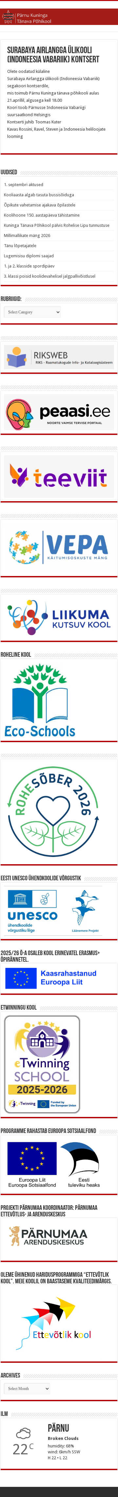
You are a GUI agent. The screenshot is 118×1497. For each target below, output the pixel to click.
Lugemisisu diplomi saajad (29, 255)
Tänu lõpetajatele (20, 245)
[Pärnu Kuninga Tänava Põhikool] (59, 15)
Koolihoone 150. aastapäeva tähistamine (42, 215)
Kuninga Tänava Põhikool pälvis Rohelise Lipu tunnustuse (56, 225)
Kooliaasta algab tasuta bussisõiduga (39, 194)
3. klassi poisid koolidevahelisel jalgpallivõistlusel (49, 276)
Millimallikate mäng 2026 (27, 235)
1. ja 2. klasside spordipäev (29, 266)
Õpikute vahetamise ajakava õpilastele (39, 205)
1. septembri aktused (23, 184)
